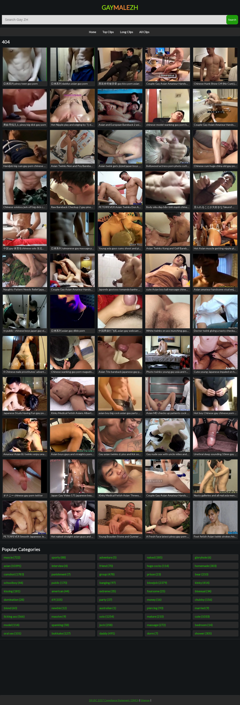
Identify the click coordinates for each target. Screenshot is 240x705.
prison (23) (154, 574)
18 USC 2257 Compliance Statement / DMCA (114, 700)
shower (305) (203, 633)
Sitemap (145, 700)
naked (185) (154, 557)
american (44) (60, 591)
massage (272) (156, 625)
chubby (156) (203, 599)
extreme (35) (107, 591)
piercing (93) (155, 608)
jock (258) (105, 625)
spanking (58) (60, 625)
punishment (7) (61, 574)
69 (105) (57, 599)
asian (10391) (12, 565)
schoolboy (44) (13, 582)
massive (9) (59, 616)
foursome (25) (156, 591)
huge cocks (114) (158, 565)
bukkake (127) (61, 633)
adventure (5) (107, 557)
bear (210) (201, 574)
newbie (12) (59, 608)
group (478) (107, 574)
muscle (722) (12, 557)
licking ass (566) (14, 616)
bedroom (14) (204, 625)
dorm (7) (152, 633)
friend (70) (106, 565)
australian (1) (107, 608)
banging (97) (107, 582)
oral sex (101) (12, 633)
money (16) (154, 599)
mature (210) (155, 616)
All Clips (144, 32)
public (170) (59, 582)
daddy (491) (107, 633)
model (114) (11, 625)
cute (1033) (202, 616)
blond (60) (10, 608)
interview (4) (60, 565)
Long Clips (126, 32)
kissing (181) (12, 591)
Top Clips (108, 32)
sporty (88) (59, 557)
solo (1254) (106, 616)
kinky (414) (202, 582)
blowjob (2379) (157, 582)
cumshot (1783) (14, 574)
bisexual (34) (203, 591)
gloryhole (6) (203, 557)
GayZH (120, 7)
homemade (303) (206, 565)
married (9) (202, 608)
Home (92, 32)
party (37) (105, 599)
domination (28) (14, 599)
